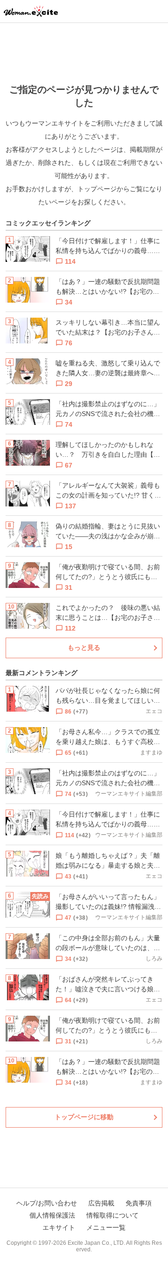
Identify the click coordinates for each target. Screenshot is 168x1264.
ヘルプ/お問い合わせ (46, 1203)
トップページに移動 (84, 1117)
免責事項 (139, 1203)
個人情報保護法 (52, 1215)
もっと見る (84, 647)
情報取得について (112, 1215)
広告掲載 (101, 1203)
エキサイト (58, 1227)
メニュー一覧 (106, 1227)
